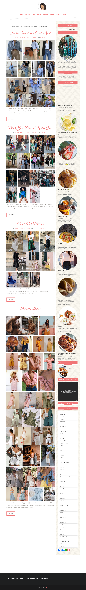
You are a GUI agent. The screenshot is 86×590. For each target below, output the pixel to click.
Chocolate (62, 440)
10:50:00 (34, 37)
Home (21, 14)
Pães (61, 503)
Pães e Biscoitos (63, 505)
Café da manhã (63, 436)
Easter (61, 464)
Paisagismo (62, 507)
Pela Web (27, 14)
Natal (61, 500)
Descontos (62, 450)
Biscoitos (62, 421)
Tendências (62, 539)
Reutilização (62, 527)
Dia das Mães (62, 452)
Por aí (61, 519)
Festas (61, 467)
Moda (61, 493)
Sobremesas (62, 536)
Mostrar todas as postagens (40, 26)
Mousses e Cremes (64, 495)
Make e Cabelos (63, 491)
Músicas (52, 14)
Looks (61, 488)
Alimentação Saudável (64, 412)
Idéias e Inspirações (64, 476)
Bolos (61, 428)
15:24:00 (34, 313)
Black (61, 424)
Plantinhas (62, 517)
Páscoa (61, 512)
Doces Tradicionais (64, 462)
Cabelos (62, 433)
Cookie (61, 445)
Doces (61, 459)
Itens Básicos (62, 479)
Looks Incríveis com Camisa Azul (30, 33)
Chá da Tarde (63, 438)
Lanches (62, 481)
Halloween (62, 469)
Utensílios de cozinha (64, 541)
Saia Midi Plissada (30, 224)
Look (61, 486)
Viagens (58, 14)
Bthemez (46, 587)
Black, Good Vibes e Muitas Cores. (30, 128)
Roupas (61, 529)
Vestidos (62, 543)
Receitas (39, 14)
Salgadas (62, 531)
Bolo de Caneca (63, 426)
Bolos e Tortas (63, 431)
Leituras (45, 14)
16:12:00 (34, 132)
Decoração (62, 448)
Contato (64, 14)
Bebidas (61, 416)
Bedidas (61, 419)
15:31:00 (34, 228)
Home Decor (62, 471)
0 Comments (43, 37)
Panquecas (62, 510)
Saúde (61, 534)
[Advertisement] (38, 564)
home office (62, 474)
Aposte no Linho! (30, 308)
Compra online (63, 443)
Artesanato (62, 414)
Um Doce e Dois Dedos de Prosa (22, 37)
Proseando (62, 522)
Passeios (62, 515)
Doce (61, 457)
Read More (11, 119)
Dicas (33, 14)
